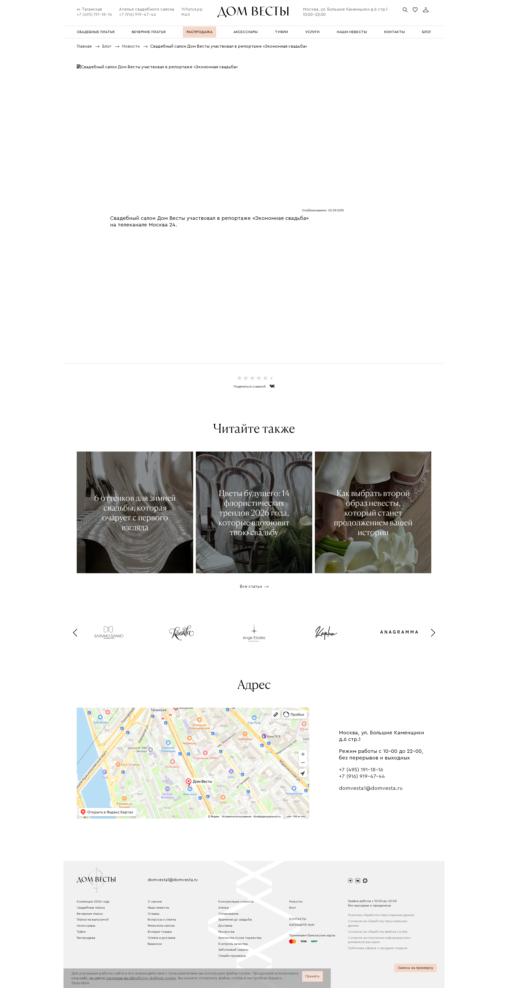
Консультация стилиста (235, 901)
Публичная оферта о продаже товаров (377, 948)
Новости (295, 901)
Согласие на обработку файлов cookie (377, 931)
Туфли (81, 931)
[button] (75, 633)
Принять (312, 976)
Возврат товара (160, 931)
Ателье (223, 907)
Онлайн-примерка (232, 955)
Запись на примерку (415, 968)
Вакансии (155, 943)
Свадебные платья (91, 907)
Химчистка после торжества (239, 937)
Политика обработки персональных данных (381, 915)
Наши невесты (158, 907)
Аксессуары (86, 925)
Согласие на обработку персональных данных (377, 923)
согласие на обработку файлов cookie (141, 978)
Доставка (225, 925)
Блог (292, 907)
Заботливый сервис (233, 949)
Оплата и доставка (161, 937)
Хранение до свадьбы (235, 919)
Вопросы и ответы (162, 919)
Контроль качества (233, 943)
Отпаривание (228, 913)
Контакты (297, 919)
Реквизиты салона (161, 925)
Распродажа (86, 937)
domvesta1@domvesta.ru (371, 788)
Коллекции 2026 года (93, 901)
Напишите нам (301, 924)
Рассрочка (226, 931)
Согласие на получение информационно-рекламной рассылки (379, 940)
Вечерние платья (90, 913)
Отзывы (153, 913)
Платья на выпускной (92, 919)
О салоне (155, 901)
